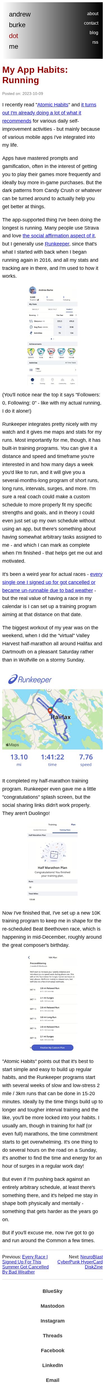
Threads (52, 1335)
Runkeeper (57, 244)
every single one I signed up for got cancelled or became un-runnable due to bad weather (52, 582)
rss (95, 42)
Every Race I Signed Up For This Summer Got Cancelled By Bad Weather (25, 1264)
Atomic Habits (52, 105)
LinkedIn (52, 1365)
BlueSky (52, 1291)
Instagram (53, 1321)
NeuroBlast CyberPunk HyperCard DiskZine (80, 1261)
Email (52, 1380)
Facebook (52, 1350)
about (92, 13)
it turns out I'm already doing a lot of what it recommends (49, 113)
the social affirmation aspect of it (59, 236)
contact (91, 23)
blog (94, 32)
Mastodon (52, 1306)
